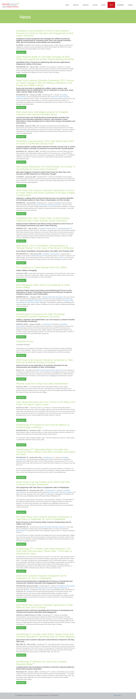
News (111, 5)
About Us (76, 5)
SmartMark (120, 5)
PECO (28, 589)
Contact (130, 5)
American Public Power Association (52, 297)
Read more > (21, 52)
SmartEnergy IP (46, 324)
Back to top (117, 695)
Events (103, 5)
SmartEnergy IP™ (67, 228)
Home (67, 5)
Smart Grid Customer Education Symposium (48, 204)
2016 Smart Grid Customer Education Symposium (52, 587)
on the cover (62, 257)
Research (86, 5)
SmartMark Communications (51, 254)
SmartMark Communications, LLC (49, 228)
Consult (95, 5)
